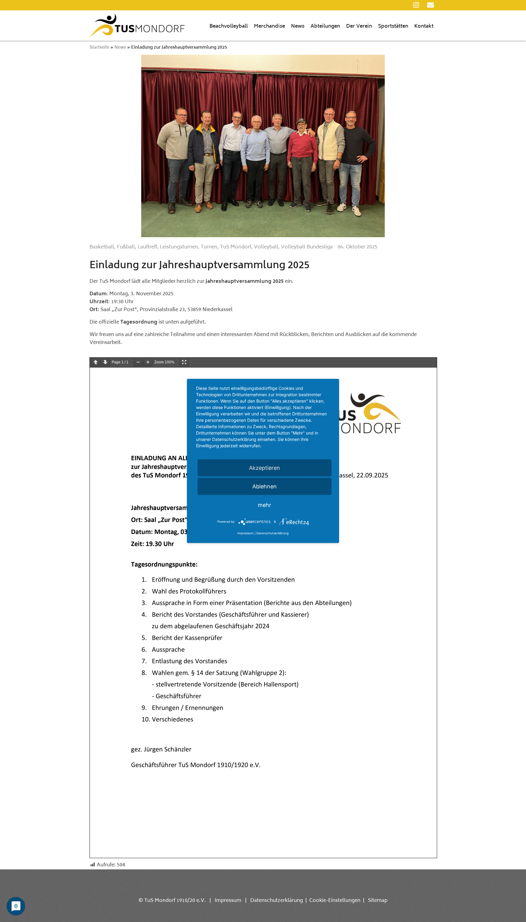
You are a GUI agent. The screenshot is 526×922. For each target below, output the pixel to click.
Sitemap (377, 900)
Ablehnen (264, 486)
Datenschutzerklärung (276, 900)
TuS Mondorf (235, 247)
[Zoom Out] (138, 362)
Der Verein (359, 26)
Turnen (209, 247)
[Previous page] (95, 362)
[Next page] (105, 362)
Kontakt (423, 26)
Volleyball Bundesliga (307, 247)
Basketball (101, 247)
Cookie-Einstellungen (334, 900)
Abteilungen (325, 26)
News (297, 26)
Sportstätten (393, 26)
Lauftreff (147, 247)
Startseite (99, 47)
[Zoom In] (148, 362)
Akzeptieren (264, 468)
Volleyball (266, 247)
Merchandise (269, 26)
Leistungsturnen (179, 247)
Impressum (228, 900)
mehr (264, 505)
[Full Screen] (184, 362)
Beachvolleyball (228, 26)
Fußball (126, 247)
